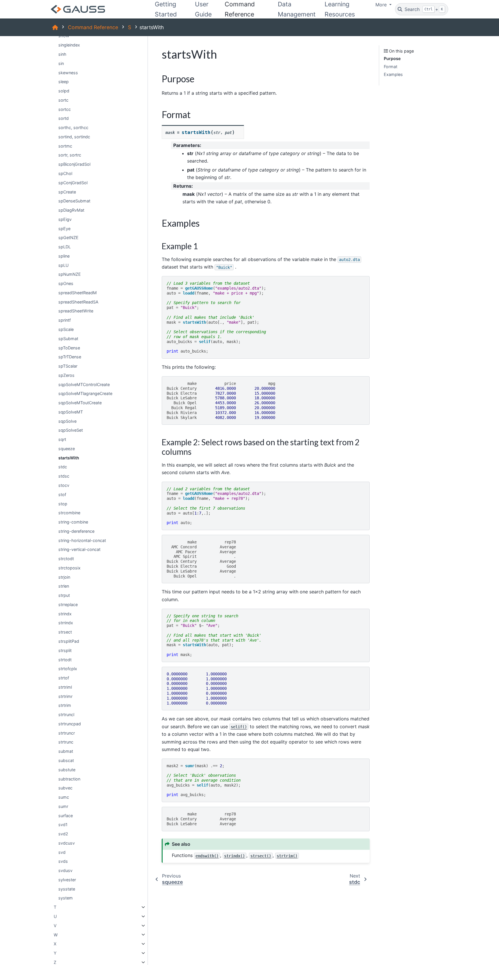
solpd (63, 90)
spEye (64, 228)
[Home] (55, 27)
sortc (63, 100)
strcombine (69, 512)
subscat (66, 760)
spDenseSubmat (74, 200)
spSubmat (68, 338)
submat (65, 751)
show (63, 35)
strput (64, 595)
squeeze (66, 448)
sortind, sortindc (74, 136)
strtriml (65, 687)
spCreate (67, 191)
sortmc (65, 146)
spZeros (66, 375)
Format (390, 66)
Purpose (392, 58)
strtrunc (65, 741)
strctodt (66, 558)
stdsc (63, 476)
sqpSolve (67, 421)
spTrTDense (69, 356)
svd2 (63, 833)
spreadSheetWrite (75, 310)
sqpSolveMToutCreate (80, 402)
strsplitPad (68, 641)
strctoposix (69, 567)
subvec (65, 787)
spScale (66, 329)
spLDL (64, 246)
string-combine (73, 521)
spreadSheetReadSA (78, 301)
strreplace (68, 604)
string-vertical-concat (79, 549)
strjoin (64, 577)
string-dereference (76, 531)
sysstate (66, 888)
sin (61, 63)
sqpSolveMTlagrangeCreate (85, 393)
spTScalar (67, 366)
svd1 (63, 824)
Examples (393, 74)
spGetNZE (68, 237)
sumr (63, 806)
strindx (65, 613)
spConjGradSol (72, 182)
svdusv (65, 870)
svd (62, 852)
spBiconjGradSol (74, 164)
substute (66, 769)
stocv (63, 485)
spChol (65, 173)
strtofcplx (67, 668)
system (65, 897)
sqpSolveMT (70, 411)
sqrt (62, 439)
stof (62, 494)
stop (62, 503)
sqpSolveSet (70, 430)
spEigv (65, 219)
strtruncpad (69, 723)
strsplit (65, 650)
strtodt (65, 659)
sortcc (64, 109)
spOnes (65, 283)
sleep (63, 81)
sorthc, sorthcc (73, 127)
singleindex (69, 44)
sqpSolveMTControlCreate (84, 384)
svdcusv (66, 843)
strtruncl (66, 714)
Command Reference (93, 27)
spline (64, 256)
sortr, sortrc (69, 154)
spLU (63, 265)
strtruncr (66, 733)
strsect (65, 631)
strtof (63, 677)
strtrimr (65, 696)
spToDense (69, 347)
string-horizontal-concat (82, 540)
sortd (63, 118)
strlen (63, 586)
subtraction (69, 778)
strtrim (64, 705)
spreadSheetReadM (77, 292)
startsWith (68, 457)
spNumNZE (69, 274)
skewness (68, 72)
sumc (63, 797)
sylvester (67, 879)
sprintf (64, 320)
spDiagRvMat (71, 210)
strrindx (65, 622)
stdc (62, 466)
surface (65, 815)
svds (63, 861)
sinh (62, 54)
